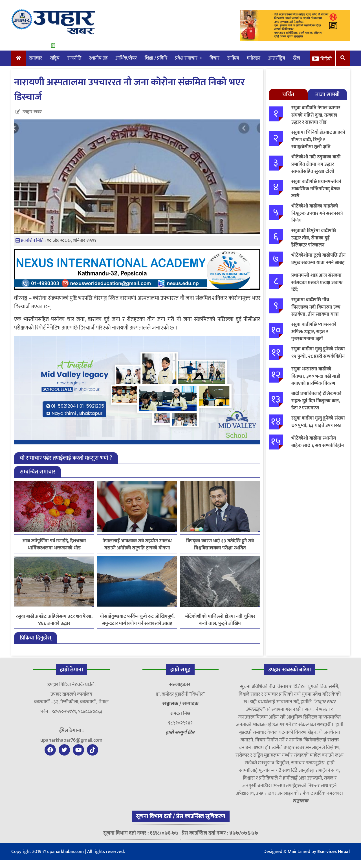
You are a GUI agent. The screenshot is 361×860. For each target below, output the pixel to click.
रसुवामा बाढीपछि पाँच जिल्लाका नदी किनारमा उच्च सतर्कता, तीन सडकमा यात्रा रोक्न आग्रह (315, 311)
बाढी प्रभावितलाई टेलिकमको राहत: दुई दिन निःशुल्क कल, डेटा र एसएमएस (316, 401)
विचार (214, 58)
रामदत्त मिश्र (180, 713)
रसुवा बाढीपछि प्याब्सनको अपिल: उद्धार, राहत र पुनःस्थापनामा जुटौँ (313, 331)
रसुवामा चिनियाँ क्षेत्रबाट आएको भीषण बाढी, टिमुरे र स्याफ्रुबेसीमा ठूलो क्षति (318, 139)
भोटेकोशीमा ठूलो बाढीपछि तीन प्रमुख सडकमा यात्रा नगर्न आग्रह (318, 259)
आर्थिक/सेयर (126, 58)
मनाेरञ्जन (253, 58)
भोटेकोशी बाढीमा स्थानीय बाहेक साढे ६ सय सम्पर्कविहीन (317, 441)
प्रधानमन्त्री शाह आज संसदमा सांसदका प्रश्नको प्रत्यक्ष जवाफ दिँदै (316, 282)
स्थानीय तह (98, 58)
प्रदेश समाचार (186, 58)
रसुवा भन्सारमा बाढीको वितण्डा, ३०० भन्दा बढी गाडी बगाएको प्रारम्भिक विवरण (315, 376)
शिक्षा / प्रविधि (156, 58)
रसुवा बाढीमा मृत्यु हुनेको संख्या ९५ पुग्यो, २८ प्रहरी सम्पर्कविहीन (318, 352)
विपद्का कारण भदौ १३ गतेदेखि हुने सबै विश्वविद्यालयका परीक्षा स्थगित (220, 545)
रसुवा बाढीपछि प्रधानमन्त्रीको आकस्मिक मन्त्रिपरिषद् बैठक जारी (316, 189)
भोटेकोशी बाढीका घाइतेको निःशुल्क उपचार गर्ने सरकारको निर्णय (317, 213)
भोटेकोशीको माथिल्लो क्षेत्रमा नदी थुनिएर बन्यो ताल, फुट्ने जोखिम (220, 620)
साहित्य (233, 58)
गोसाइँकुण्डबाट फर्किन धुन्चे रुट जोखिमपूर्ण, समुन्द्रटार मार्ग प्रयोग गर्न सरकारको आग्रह (137, 620)
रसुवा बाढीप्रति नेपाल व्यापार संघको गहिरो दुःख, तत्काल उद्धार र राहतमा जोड (315, 115)
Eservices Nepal (333, 851)
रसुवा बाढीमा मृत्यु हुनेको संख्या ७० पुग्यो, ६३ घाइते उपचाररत (318, 421)
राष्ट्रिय (55, 58)
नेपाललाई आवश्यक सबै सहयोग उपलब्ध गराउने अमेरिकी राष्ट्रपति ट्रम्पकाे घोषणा (137, 545)
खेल (296, 58)
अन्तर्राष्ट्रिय (276, 58)
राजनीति (74, 58)
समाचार (35, 58)
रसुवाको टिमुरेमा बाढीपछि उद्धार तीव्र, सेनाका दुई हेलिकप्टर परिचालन (313, 238)
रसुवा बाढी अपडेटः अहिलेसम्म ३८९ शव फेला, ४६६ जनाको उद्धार (54, 620)
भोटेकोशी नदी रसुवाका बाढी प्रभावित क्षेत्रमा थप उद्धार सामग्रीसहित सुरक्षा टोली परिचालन (315, 168)
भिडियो (326, 59)
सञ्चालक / (172, 704)
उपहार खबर (32, 112)
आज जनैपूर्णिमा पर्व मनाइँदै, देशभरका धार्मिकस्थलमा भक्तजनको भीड (54, 545)
